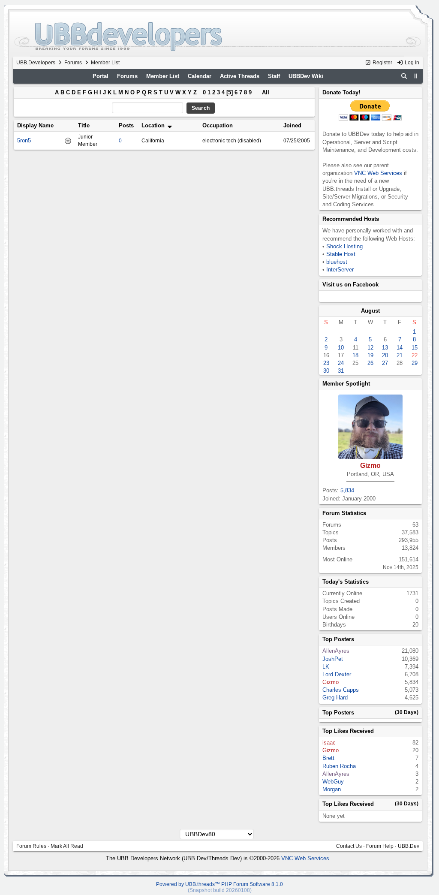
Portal (100, 76)
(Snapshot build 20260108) (220, 890)
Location (153, 125)
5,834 (347, 490)
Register (381, 63)
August (370, 310)
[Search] (403, 76)
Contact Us (349, 846)
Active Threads (239, 76)
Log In (411, 63)
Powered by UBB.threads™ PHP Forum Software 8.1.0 (219, 884)
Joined (292, 125)
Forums (73, 63)
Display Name (35, 125)
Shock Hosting (344, 246)
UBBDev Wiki (306, 76)
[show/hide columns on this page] (415, 76)
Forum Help (380, 846)
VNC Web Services (378, 173)
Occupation (217, 125)
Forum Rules (31, 846)
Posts (126, 125)
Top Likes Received (348, 731)
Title (84, 125)
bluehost (336, 262)
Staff (274, 76)
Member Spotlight (346, 383)
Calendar (199, 76)
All (265, 92)
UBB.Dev (408, 846)
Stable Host (340, 254)
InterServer (340, 269)
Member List (162, 76)
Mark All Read (67, 846)
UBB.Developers (35, 63)
